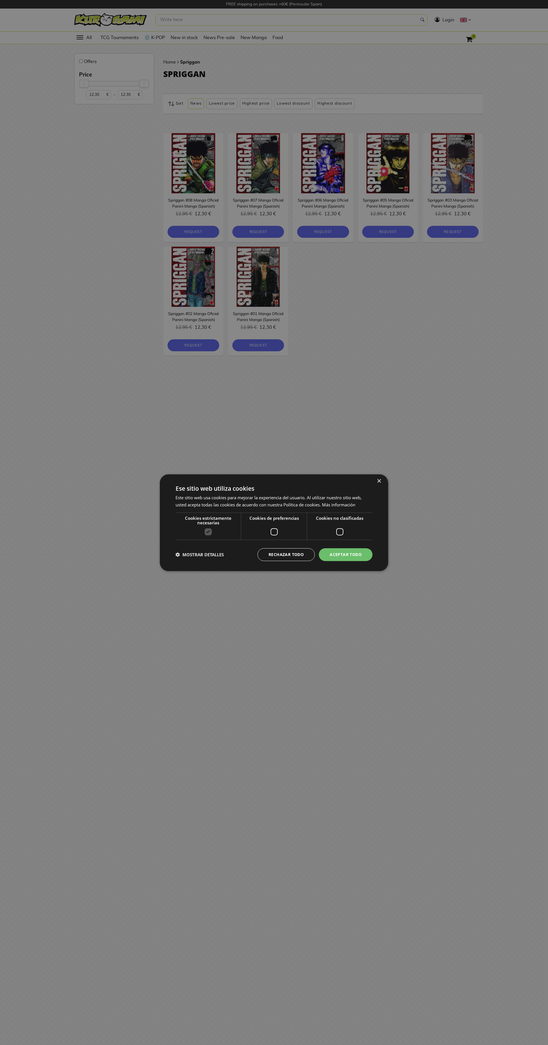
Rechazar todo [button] (286, 554)
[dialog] (274, 522)
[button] (200, 554)
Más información (338, 504)
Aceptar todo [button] (346, 554)
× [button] (379, 481)
